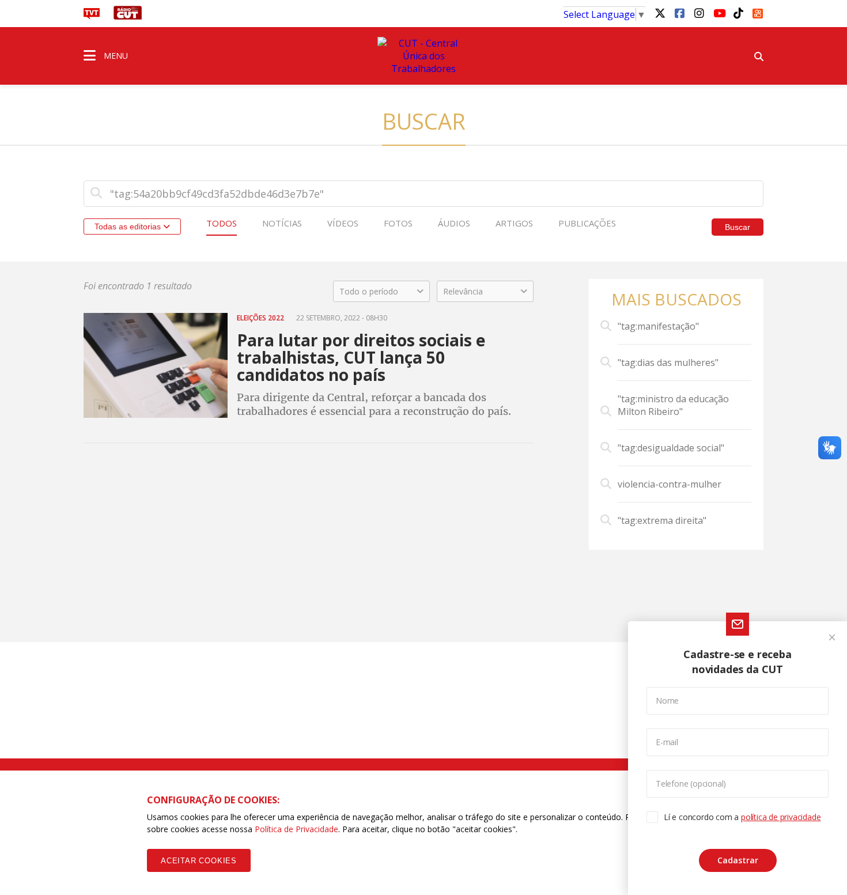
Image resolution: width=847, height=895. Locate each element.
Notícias (282, 223)
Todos (221, 223)
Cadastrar (737, 860)
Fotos (398, 223)
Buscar (737, 227)
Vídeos (342, 223)
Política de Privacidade (296, 829)
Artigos (514, 223)
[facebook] (679, 12)
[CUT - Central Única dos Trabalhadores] (423, 56)
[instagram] (699, 12)
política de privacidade (780, 816)
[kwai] (757, 11)
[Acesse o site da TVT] (92, 16)
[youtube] (718, 12)
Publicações (587, 223)
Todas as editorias (128, 226)
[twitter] (660, 12)
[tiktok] (738, 12)
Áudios (454, 223)
